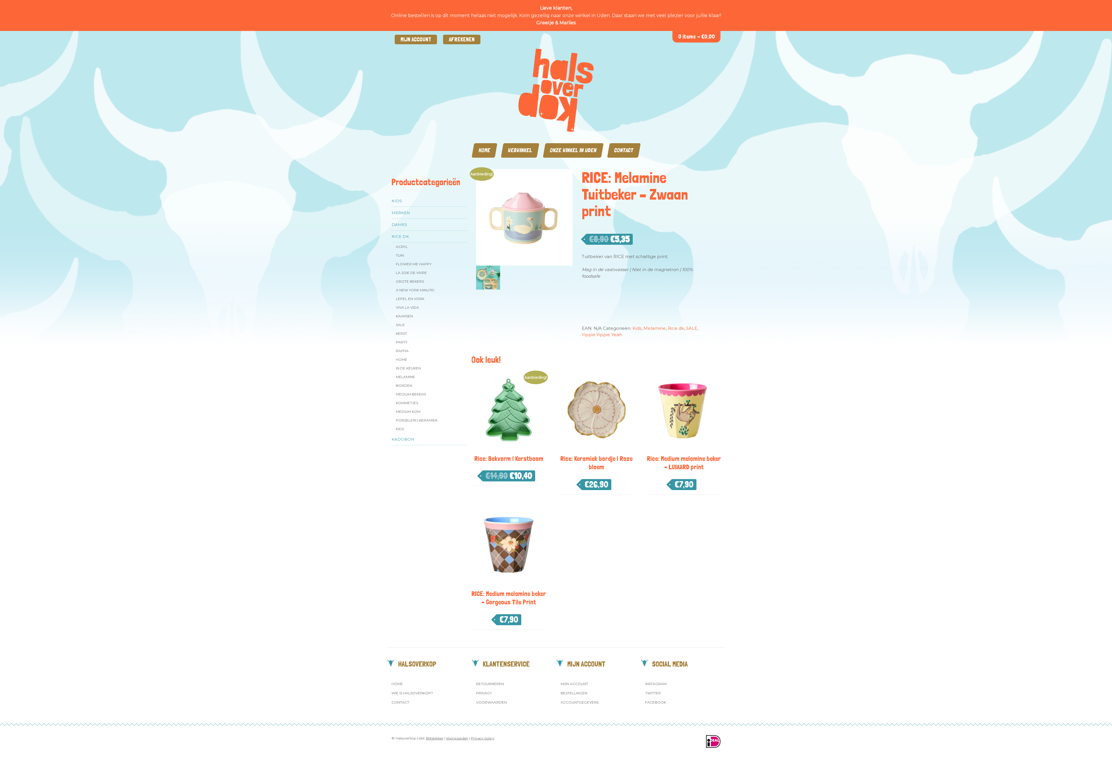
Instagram (656, 684)
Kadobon (403, 439)
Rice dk (400, 236)
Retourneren (490, 684)
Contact (624, 150)
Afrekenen (462, 39)
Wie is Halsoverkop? (412, 693)
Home (484, 150)
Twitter (653, 693)
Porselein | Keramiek (417, 420)
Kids (397, 200)
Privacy (484, 693)
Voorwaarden (491, 702)
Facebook (655, 702)
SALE (400, 325)
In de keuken (408, 368)
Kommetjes (407, 403)
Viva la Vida (407, 307)
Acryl (402, 246)
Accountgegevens (580, 702)
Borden (404, 385)
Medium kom (408, 411)
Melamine (405, 377)
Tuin (400, 255)
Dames (399, 224)
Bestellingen (574, 693)
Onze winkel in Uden (573, 150)
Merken (401, 212)
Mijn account (415, 39)
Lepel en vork (410, 299)
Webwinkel (520, 150)
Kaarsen (404, 316)
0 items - (696, 36)
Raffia (402, 351)
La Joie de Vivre (411, 272)
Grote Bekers (410, 281)
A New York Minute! (415, 290)
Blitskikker (434, 738)
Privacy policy (482, 738)
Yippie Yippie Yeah (602, 334)
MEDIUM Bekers (411, 394)
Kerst (401, 333)
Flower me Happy (413, 264)
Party (401, 342)
